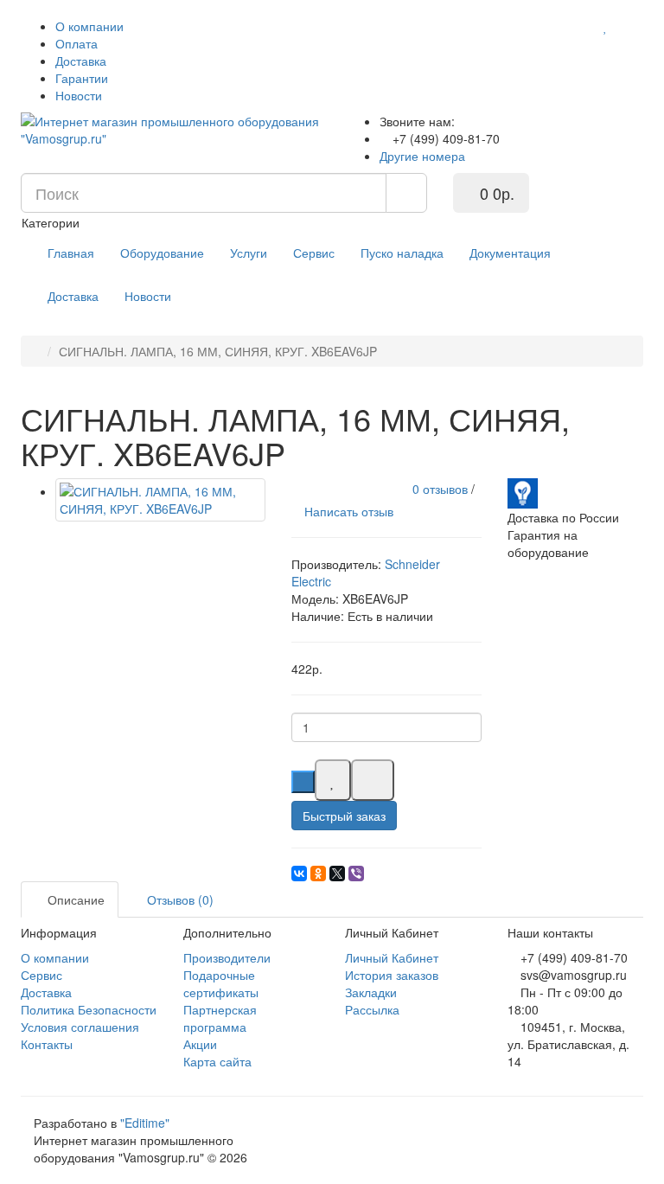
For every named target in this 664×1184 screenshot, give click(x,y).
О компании (89, 26)
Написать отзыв (347, 511)
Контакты (47, 1044)
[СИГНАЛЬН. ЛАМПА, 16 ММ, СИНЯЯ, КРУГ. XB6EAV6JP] (160, 500)
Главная (71, 252)
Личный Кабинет (391, 957)
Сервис (314, 252)
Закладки (371, 992)
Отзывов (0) (179, 899)
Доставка (80, 60)
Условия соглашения (80, 1026)
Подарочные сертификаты (221, 983)
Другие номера (424, 155)
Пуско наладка (402, 252)
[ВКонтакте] (299, 873)
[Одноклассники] (318, 873)
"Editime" (144, 1122)
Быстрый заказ (344, 815)
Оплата (76, 43)
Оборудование (162, 252)
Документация (510, 252)
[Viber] (356, 873)
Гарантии (81, 77)
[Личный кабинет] (627, 26)
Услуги (248, 252)
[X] (337, 873)
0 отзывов (440, 488)
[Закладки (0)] (605, 26)
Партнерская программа (220, 1018)
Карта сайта (217, 1061)
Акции (200, 1044)
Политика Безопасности (88, 1009)
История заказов (391, 974)
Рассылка (372, 1009)
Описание (74, 899)
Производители (227, 957)
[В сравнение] (372, 780)
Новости (78, 95)
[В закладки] (333, 780)
